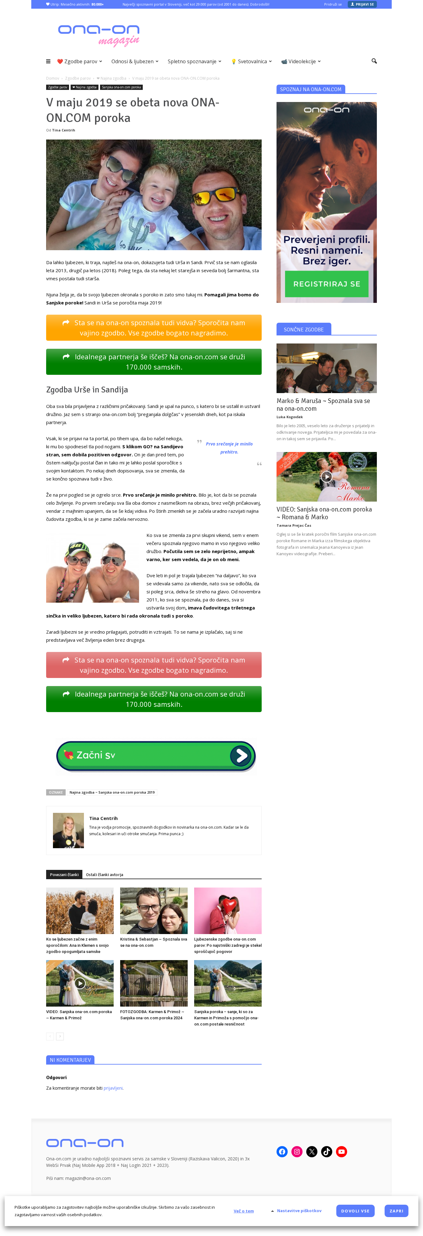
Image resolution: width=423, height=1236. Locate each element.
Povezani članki (64, 874)
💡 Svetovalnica (249, 61)
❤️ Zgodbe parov (77, 61)
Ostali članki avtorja (104, 874)
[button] (374, 61)
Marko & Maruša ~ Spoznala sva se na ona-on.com (323, 405)
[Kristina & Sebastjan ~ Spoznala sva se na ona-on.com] (154, 911)
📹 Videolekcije (298, 61)
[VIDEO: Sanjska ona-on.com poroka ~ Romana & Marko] (327, 477)
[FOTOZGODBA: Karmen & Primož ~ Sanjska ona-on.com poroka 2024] (154, 983)
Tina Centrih (63, 130)
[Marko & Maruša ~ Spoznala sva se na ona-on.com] (327, 368)
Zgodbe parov (57, 87)
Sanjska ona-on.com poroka (121, 87)
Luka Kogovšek (290, 416)
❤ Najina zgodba (84, 87)
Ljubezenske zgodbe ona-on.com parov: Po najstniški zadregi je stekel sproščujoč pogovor (228, 945)
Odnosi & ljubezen (132, 61)
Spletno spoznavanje (192, 61)
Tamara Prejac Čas (294, 525)
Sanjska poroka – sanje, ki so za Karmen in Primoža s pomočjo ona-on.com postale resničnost (226, 1017)
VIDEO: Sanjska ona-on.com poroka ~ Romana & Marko (324, 513)
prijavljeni (113, 1088)
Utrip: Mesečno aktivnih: (77, 4)
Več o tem (244, 1211)
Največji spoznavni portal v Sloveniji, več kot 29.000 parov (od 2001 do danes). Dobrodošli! (196, 4)
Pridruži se (333, 4)
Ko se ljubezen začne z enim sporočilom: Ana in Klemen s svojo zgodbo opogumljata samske (77, 945)
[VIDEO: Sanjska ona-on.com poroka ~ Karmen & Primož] (80, 983)
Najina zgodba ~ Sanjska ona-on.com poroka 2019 (112, 792)
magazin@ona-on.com (88, 1178)
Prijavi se (365, 4)
